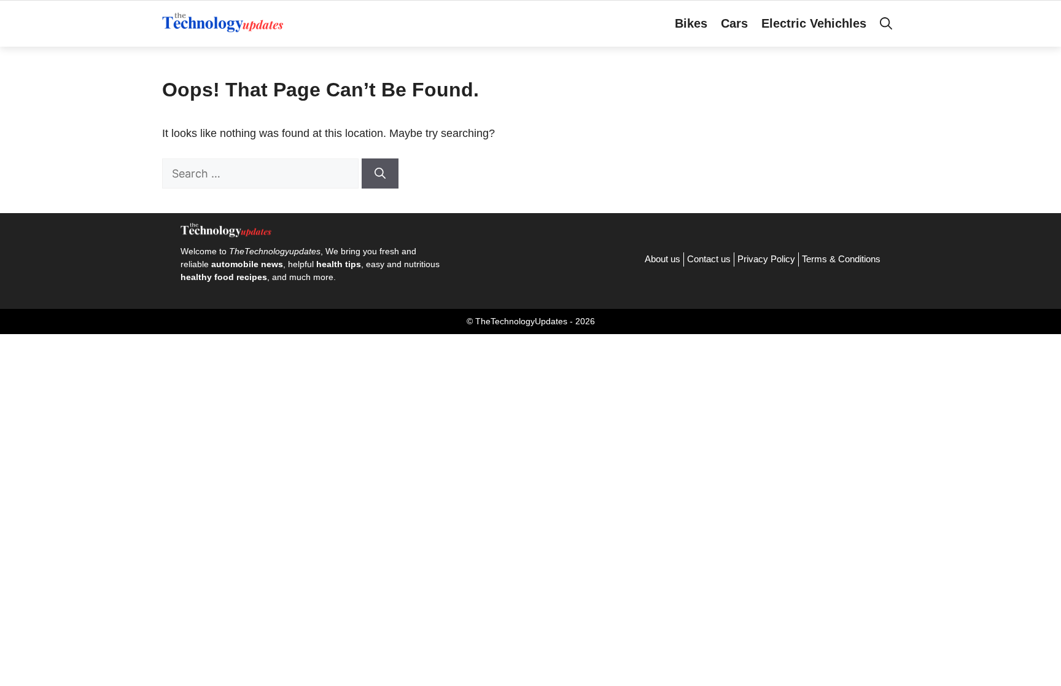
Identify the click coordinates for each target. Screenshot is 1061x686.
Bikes (691, 23)
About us (662, 259)
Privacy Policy (766, 259)
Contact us (709, 259)
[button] (886, 23)
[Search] (380, 173)
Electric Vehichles (813, 23)
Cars (734, 23)
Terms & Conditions (841, 259)
